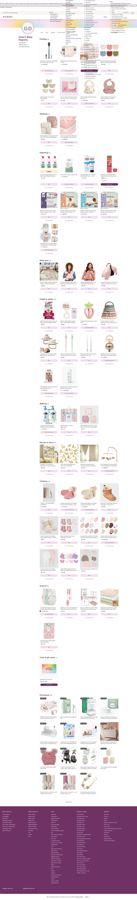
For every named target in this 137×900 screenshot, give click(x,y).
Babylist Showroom (32, 822)
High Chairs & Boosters (56, 858)
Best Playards (80, 848)
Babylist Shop (31, 820)
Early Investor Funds (32, 828)
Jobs (29, 832)
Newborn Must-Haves (55, 818)
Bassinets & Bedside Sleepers (57, 830)
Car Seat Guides (80, 814)
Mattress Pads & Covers (56, 862)
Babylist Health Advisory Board (110, 822)
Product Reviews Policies (109, 840)
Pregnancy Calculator (81, 872)
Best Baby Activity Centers (82, 816)
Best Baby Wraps (80, 830)
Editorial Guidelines (108, 838)
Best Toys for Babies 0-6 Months (84, 858)
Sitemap (105, 834)
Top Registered (54, 820)
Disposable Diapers (55, 852)
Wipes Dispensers (55, 882)
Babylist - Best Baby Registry (7, 17)
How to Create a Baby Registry (8, 824)
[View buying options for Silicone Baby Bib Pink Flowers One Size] (89, 86)
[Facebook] (10, 892)
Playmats (53, 872)
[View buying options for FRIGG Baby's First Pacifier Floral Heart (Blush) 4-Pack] (49, 376)
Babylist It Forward (32, 826)
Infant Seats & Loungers (56, 860)
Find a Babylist (5, 816)
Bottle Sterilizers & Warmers (57, 834)
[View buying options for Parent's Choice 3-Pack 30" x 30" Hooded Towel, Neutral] (49, 781)
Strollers (53, 878)
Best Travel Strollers (81, 864)
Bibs (52, 832)
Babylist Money (31, 816)
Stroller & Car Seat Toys (56, 874)
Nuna (52, 868)
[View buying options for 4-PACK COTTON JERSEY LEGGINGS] (49, 492)
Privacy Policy (107, 826)
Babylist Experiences (32, 824)
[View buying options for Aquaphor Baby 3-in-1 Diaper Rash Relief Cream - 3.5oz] (89, 164)
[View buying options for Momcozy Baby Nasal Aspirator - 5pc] (69, 706)
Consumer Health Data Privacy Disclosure (112, 828)
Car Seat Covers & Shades (56, 842)
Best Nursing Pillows (81, 846)
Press (29, 836)
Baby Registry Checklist (7, 820)
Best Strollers (80, 852)
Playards (53, 870)
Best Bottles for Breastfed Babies (84, 834)
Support (106, 811)
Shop (52, 811)
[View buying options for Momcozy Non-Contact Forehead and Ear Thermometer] (69, 376)
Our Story (30, 834)
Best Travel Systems (81, 866)
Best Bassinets (80, 832)
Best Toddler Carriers (81, 856)
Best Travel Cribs (80, 862)
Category (53, 32)
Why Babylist (5, 818)
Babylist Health (31, 818)
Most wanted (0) (61, 32)
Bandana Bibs (54, 826)
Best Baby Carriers (81, 820)
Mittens (52, 864)
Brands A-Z (53, 822)
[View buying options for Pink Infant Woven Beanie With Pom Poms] (49, 756)
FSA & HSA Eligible (55, 824)
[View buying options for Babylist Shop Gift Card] (49, 669)
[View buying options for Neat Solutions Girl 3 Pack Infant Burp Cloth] (109, 756)
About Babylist (33, 811)
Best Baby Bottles (80, 818)
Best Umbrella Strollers (81, 868)
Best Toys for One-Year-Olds (83, 860)
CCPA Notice (106, 832)
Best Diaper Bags (80, 840)
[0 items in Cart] (133, 17)
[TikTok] (4, 892)
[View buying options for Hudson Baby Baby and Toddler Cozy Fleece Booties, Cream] (89, 492)
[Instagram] (7, 892)
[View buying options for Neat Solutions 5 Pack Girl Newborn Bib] (49, 86)
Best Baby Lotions (81, 826)
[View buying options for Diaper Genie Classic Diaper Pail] (69, 164)
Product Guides (82, 811)
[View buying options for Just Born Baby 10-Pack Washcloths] (69, 415)
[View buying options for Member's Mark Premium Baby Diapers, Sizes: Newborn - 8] (69, 200)
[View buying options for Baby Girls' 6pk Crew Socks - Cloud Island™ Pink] (69, 525)
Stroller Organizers (55, 876)
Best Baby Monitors (81, 828)
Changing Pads (54, 844)
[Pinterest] (13, 892)
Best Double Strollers (81, 842)
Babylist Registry (31, 814)
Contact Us (106, 816)
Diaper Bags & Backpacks (56, 848)
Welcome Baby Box (6, 830)
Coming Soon (54, 816)
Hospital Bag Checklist (7, 822)
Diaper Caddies (54, 850)
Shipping (106, 818)
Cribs (52, 846)
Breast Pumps (54, 836)
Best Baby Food (80, 822)
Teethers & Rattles (55, 880)
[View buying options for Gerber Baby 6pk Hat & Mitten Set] (89, 558)
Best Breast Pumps (81, 836)
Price (42, 32)
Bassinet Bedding (54, 828)
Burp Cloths (53, 838)
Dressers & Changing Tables (57, 854)
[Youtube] (19, 892)
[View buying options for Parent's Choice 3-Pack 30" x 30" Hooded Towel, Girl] (69, 781)
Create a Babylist (6, 814)
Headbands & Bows (55, 856)
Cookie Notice (107, 836)
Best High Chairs (80, 844)
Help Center (106, 814)
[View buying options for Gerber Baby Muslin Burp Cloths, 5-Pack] (69, 50)
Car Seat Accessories (55, 840)
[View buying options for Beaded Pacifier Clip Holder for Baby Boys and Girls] (89, 343)
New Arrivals (53, 814)
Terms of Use (107, 824)
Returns (105, 820)
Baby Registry (6, 811)
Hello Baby (30, 830)
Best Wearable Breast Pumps (83, 870)
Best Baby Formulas (81, 824)
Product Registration (108, 830)
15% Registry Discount (7, 828)
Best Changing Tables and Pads (83, 838)
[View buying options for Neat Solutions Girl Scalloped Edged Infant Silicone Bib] (109, 86)
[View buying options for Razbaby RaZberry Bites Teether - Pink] (89, 310)
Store (47, 32)
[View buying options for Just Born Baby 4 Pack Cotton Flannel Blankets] (49, 630)
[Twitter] (16, 892)
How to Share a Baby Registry (8, 826)
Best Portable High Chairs (82, 850)
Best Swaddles (80, 854)
